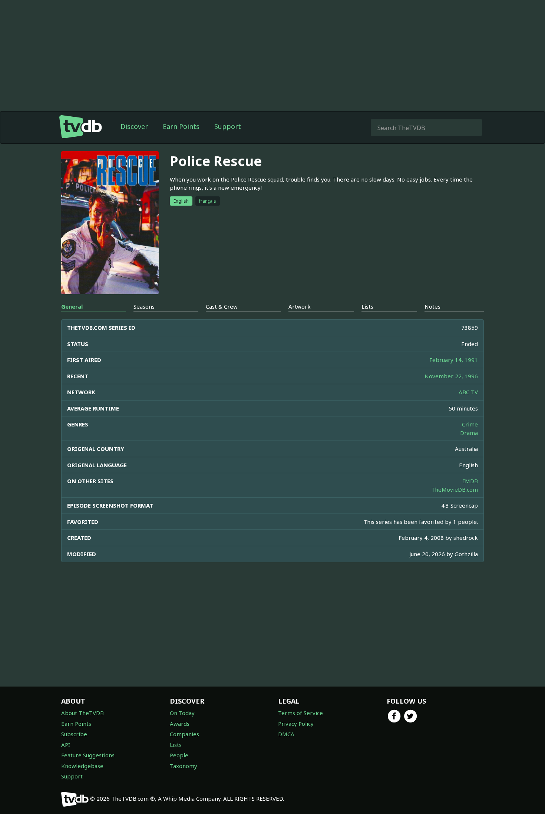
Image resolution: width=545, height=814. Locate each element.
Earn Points (181, 126)
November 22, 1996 (451, 376)
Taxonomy (183, 766)
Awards (179, 723)
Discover (134, 126)
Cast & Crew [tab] (222, 306)
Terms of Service (300, 713)
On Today (182, 713)
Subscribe (74, 734)
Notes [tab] (432, 306)
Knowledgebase (82, 766)
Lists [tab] (367, 306)
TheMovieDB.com (454, 489)
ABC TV (468, 392)
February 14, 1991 (453, 359)
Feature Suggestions (88, 755)
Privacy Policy (296, 723)
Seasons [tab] (144, 306)
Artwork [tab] (299, 306)
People (179, 755)
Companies (184, 734)
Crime (470, 424)
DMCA (286, 734)
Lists (176, 744)
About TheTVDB (82, 713)
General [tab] (72, 306)
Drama (469, 432)
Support (227, 126)
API (65, 744)
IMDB (470, 481)
